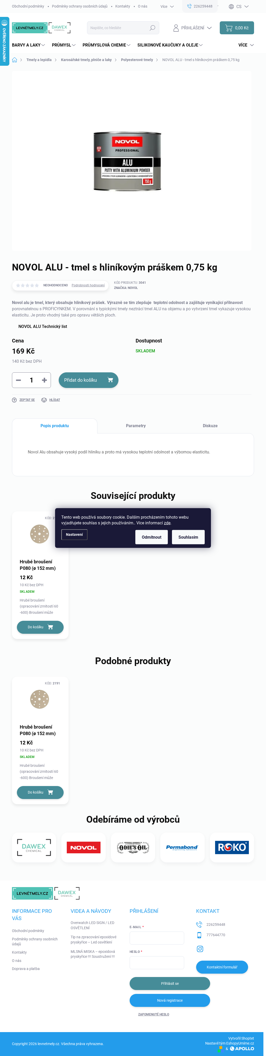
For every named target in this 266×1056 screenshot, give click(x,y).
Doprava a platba (26, 969)
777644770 (216, 935)
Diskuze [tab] (210, 425)
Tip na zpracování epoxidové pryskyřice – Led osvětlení (93, 939)
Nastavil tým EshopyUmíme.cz (229, 1043)
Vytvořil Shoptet (241, 1038)
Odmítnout (151, 537)
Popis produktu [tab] (55, 425)
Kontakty (122, 6)
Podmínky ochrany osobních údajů (80, 6)
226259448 (216, 924)
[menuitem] (29, 45)
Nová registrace (170, 1000)
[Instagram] (200, 948)
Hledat (152, 28)
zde (167, 522)
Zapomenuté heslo (153, 1014)
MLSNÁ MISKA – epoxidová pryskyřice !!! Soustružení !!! (93, 954)
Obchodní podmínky (28, 6)
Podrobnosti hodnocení (88, 285)
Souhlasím (188, 537)
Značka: (126, 288)
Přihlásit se (170, 983)
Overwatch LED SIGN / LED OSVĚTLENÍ (92, 925)
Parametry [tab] (136, 425)
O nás (142, 6)
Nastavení (74, 534)
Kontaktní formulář (222, 967)
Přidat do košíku (80, 380)
